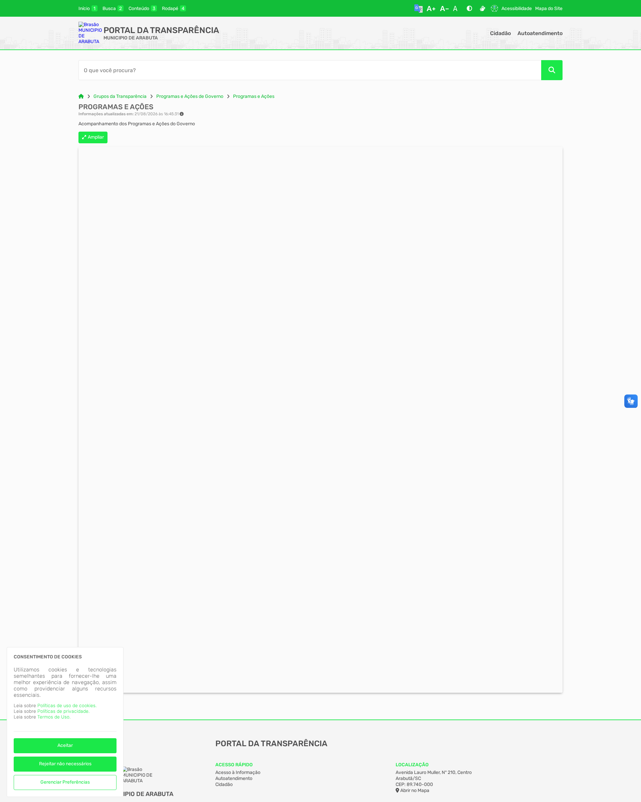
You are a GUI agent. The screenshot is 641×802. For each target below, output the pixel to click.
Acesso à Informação (237, 772)
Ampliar (96, 137)
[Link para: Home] (81, 96)
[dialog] (65, 722)
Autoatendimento (540, 33)
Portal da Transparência (161, 30)
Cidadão (500, 33)
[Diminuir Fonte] (444, 8)
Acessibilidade (516, 8)
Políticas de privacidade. (63, 711)
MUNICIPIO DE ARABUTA (130, 38)
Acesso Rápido (234, 765)
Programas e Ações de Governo (189, 96)
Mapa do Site (549, 8)
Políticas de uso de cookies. (66, 705)
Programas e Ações (253, 96)
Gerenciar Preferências (65, 782)
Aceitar (65, 745)
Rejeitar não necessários (65, 764)
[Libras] (482, 8)
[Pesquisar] (552, 70)
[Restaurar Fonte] (457, 8)
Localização (412, 765)
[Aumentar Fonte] (431, 8)
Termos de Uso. (53, 717)
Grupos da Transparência (120, 96)
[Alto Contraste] (469, 8)
